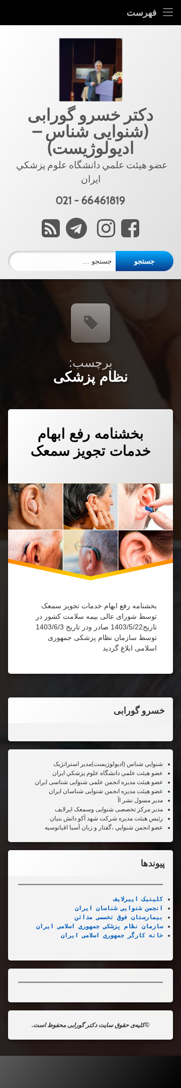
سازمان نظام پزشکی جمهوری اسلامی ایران (99, 926)
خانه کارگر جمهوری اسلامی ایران (112, 935)
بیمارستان (145, 917)
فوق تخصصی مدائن (101, 917)
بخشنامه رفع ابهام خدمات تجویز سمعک (91, 442)
